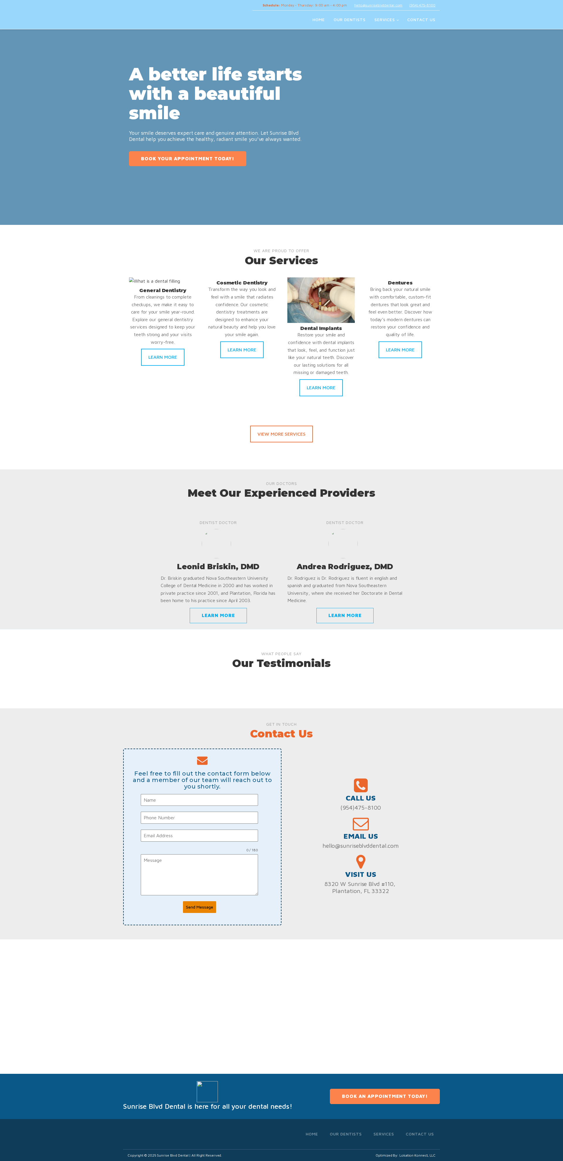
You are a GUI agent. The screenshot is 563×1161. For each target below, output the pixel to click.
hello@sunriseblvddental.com (378, 5)
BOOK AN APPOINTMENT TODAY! (385, 1096)
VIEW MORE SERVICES (281, 434)
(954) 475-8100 (422, 5)
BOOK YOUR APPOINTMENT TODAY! (187, 158)
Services (384, 19)
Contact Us (421, 19)
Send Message (199, 906)
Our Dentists (350, 19)
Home (319, 19)
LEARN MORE (162, 357)
